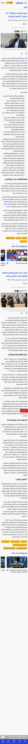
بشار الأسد (9, 204)
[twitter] (18, 31)
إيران (23, 134)
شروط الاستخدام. (12, 737)
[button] (14, 7)
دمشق (14, 79)
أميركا (18, 115)
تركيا (23, 139)
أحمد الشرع (24, 60)
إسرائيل (13, 377)
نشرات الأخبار (8, 2)
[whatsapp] (20, 31)
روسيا (8, 206)
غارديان (17, 318)
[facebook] (15, 31)
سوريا (7, 103)
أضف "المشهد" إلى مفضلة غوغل (18, 27)
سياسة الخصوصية (19, 737)
